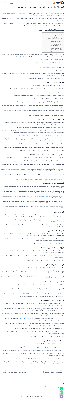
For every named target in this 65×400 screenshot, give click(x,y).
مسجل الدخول (54, 387)
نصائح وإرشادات (19, 3)
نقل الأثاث (27, 3)
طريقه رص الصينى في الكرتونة (41, 196)
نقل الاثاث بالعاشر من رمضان (24, 318)
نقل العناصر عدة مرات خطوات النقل (56, 49)
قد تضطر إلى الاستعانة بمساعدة (56, 48)
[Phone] (61, 389)
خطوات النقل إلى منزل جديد (57, 37)
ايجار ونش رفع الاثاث (32, 350)
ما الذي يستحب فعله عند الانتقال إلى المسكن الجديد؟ (53, 39)
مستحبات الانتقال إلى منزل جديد (56, 35)
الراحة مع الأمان (59, 42)
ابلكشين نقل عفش (60, 105)
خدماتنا (32, 3)
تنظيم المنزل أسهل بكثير (58, 44)
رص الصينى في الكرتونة (29, 331)
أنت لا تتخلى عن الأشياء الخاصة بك (56, 41)
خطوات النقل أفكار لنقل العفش (56, 51)
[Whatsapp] (61, 392)
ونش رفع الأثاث (11, 3)
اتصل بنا (4, 3)
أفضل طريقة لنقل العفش (51, 220)
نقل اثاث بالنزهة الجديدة (33, 271)
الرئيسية (38, 3)
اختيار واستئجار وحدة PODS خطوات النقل (55, 38)
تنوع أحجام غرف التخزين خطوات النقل (55, 45)
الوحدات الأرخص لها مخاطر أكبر (57, 46)
